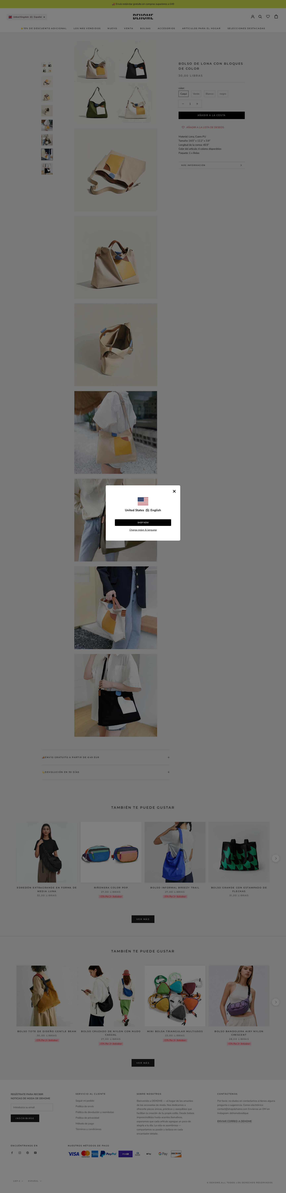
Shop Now (143, 522)
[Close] (174, 491)
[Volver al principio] (279, 892)
